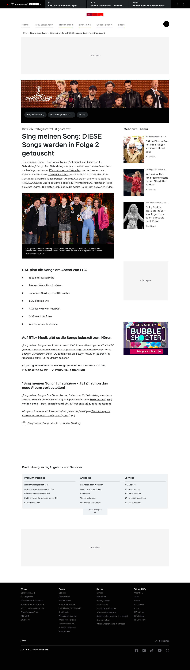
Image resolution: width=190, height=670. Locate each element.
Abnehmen (85, 494)
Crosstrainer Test (32, 503)
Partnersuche (65, 601)
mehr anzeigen (95, 510)
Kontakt (100, 593)
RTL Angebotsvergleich (135, 498)
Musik (53, 423)
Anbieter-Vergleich (67, 628)
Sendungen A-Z (28, 593)
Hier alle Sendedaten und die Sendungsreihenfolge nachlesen (59, 349)
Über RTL (138, 593)
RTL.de (24, 589)
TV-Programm (27, 597)
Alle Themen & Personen (32, 601)
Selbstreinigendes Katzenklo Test (39, 489)
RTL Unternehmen (133, 503)
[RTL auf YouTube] (160, 650)
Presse (137, 601)
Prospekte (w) (65, 631)
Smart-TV (25, 620)
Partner (62, 589)
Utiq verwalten (103, 620)
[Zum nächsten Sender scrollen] (183, 4)
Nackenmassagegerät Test (36, 485)
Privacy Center (103, 601)
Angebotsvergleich (67, 620)
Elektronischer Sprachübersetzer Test (41, 498)
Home (23, 641)
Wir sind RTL (140, 589)
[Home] (95, 14)
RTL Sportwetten (132, 489)
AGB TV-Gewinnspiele (106, 612)
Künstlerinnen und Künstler (64, 170)
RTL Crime (139, 612)
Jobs (136, 597)
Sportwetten (64, 597)
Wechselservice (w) (68, 616)
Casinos (62, 593)
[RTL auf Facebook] (136, 650)
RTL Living (139, 616)
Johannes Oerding (58, 174)
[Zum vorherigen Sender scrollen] (177, 4)
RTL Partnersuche (133, 494)
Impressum (101, 597)
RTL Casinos (130, 485)
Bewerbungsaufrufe (29, 612)
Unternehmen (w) (67, 624)
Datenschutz (102, 605)
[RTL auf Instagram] (144, 650)
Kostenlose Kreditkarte (90, 503)
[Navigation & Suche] (166, 24)
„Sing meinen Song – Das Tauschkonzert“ (46, 162)
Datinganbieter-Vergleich (91, 485)
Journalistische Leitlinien (32, 608)
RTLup (137, 608)
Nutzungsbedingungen (106, 609)
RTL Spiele (139, 605)
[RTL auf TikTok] (152, 650)
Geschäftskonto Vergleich (70, 608)
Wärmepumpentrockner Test (37, 494)
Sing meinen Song (38, 33)
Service (99, 589)
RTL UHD (25, 616)
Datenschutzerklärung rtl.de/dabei (112, 616)
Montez (79, 183)
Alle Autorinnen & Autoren (33, 605)
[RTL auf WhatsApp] (167, 650)
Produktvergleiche (67, 605)
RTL (25, 33)
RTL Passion (139, 620)
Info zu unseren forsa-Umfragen (110, 624)
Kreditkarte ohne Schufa (91, 489)
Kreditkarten (64, 612)
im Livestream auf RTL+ (42, 353)
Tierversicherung (87, 498)
